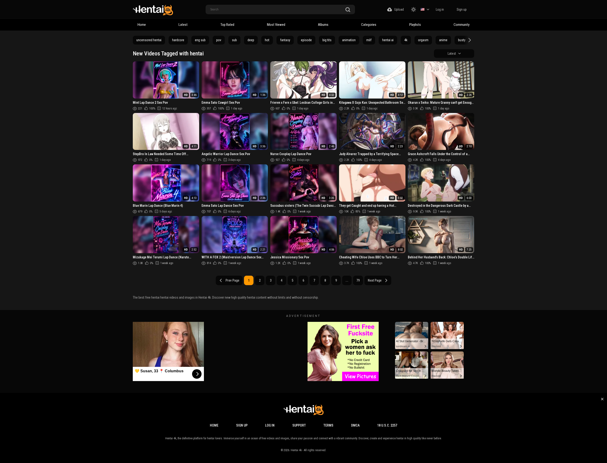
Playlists (415, 24)
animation (349, 40)
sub (234, 40)
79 (358, 280)
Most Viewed (276, 24)
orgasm (423, 40)
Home (142, 24)
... (346, 280)
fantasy (285, 40)
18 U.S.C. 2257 (387, 425)
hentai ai (388, 40)
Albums (323, 24)
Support (299, 425)
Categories (368, 24)
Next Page (375, 280)
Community (461, 24)
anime (443, 40)
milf (369, 40)
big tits (326, 40)
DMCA (355, 425)
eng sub (200, 40)
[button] (469, 40)
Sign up (462, 9)
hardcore (178, 40)
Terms (328, 425)
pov (218, 40)
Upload (399, 9)
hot (267, 40)
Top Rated (227, 24)
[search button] (347, 10)
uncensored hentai (148, 40)
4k (405, 40)
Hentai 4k (296, 450)
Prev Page (232, 280)
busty (461, 40)
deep (251, 40)
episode (306, 40)
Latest (183, 24)
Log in (440, 9)
